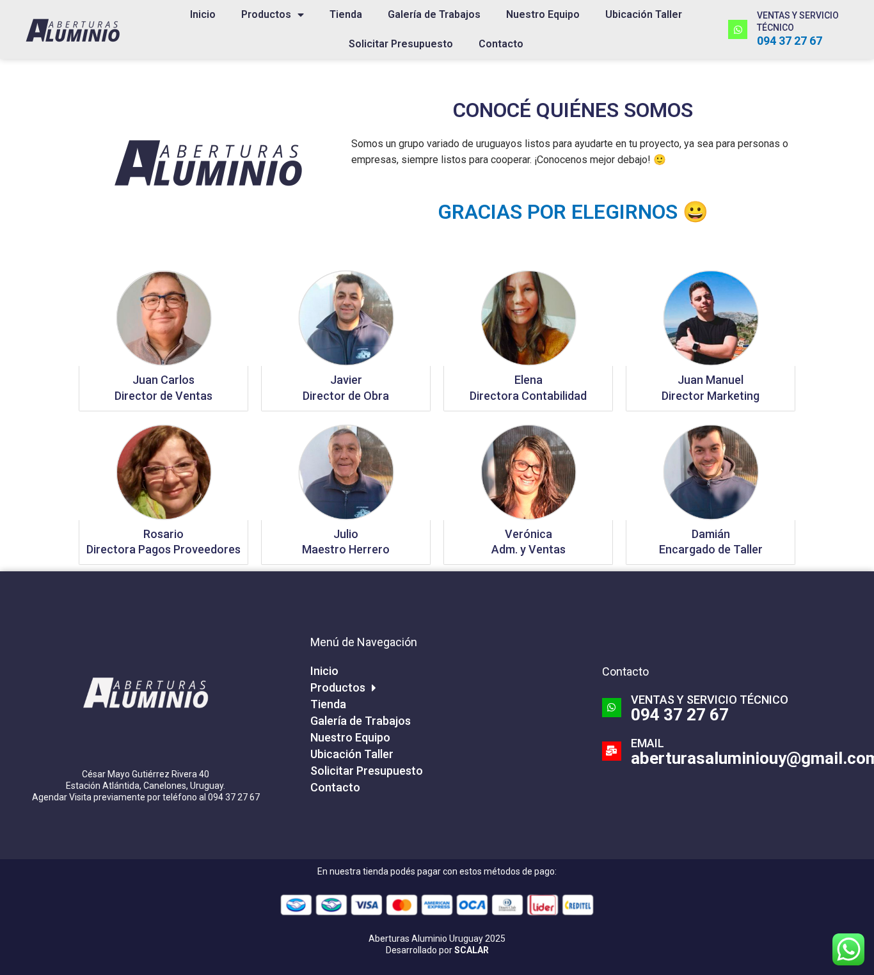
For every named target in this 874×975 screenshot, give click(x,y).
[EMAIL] (611, 751)
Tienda (346, 14)
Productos (266, 14)
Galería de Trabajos (434, 14)
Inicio (203, 14)
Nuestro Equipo (543, 14)
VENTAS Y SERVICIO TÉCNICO (709, 699)
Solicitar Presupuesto (401, 44)
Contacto (501, 44)
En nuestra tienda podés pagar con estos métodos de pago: (437, 871)
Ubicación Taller (643, 14)
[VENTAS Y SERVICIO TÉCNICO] (737, 29)
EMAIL (647, 743)
